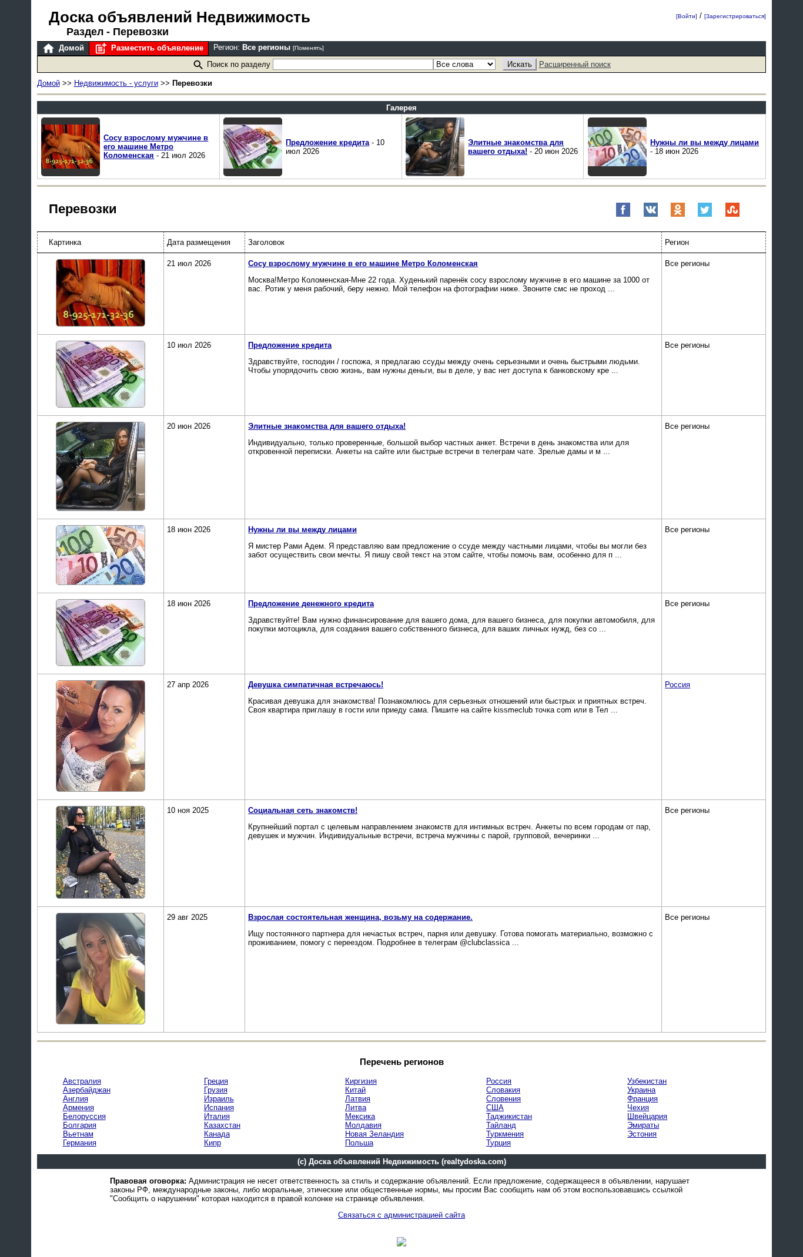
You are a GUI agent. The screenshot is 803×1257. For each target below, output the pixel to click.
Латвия (357, 1098)
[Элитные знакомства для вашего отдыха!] (100, 467)
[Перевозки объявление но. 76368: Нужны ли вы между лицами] (617, 173)
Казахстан (222, 1125)
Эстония (642, 1134)
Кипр (212, 1142)
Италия (217, 1116)
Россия (677, 684)
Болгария (79, 1125)
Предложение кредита (327, 142)
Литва (355, 1107)
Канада (217, 1134)
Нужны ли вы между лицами (704, 142)
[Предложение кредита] (100, 375)
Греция (216, 1081)
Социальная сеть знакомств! (302, 810)
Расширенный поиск (575, 64)
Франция (642, 1098)
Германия (79, 1142)
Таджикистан (509, 1116)
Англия (75, 1098)
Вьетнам (78, 1134)
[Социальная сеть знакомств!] (100, 853)
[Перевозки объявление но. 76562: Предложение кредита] (252, 173)
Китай (355, 1089)
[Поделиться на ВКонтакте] (651, 214)
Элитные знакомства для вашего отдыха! (516, 147)
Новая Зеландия (374, 1134)
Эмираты (643, 1125)
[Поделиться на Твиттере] (705, 214)
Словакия (503, 1089)
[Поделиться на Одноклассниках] (678, 214)
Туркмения (505, 1134)
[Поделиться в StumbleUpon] (732, 214)
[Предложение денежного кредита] (100, 633)
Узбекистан (647, 1081)
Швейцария (647, 1116)
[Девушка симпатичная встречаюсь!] (100, 737)
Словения (503, 1098)
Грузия (215, 1089)
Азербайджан (87, 1089)
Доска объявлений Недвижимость (179, 17)
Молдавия (363, 1125)
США (495, 1107)
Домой (70, 47)
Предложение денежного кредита (311, 603)
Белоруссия (84, 1116)
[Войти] (686, 16)
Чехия (638, 1107)
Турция (498, 1142)
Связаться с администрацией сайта (401, 1215)
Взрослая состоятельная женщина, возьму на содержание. (360, 917)
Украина (641, 1089)
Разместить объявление (156, 47)
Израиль (219, 1098)
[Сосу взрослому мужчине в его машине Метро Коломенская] (100, 293)
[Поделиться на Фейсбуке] (623, 214)
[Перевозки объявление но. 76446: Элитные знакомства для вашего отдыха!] (435, 173)
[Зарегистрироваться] (735, 16)
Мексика (360, 1116)
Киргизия (361, 1081)
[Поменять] (308, 48)
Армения (78, 1107)
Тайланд (501, 1125)
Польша (359, 1142)
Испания (219, 1107)
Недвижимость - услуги (116, 83)
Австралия (82, 1081)
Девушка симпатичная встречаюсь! (315, 684)
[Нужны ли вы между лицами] (100, 556)
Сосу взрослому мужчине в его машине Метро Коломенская (155, 146)
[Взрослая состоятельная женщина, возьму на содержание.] (100, 969)
